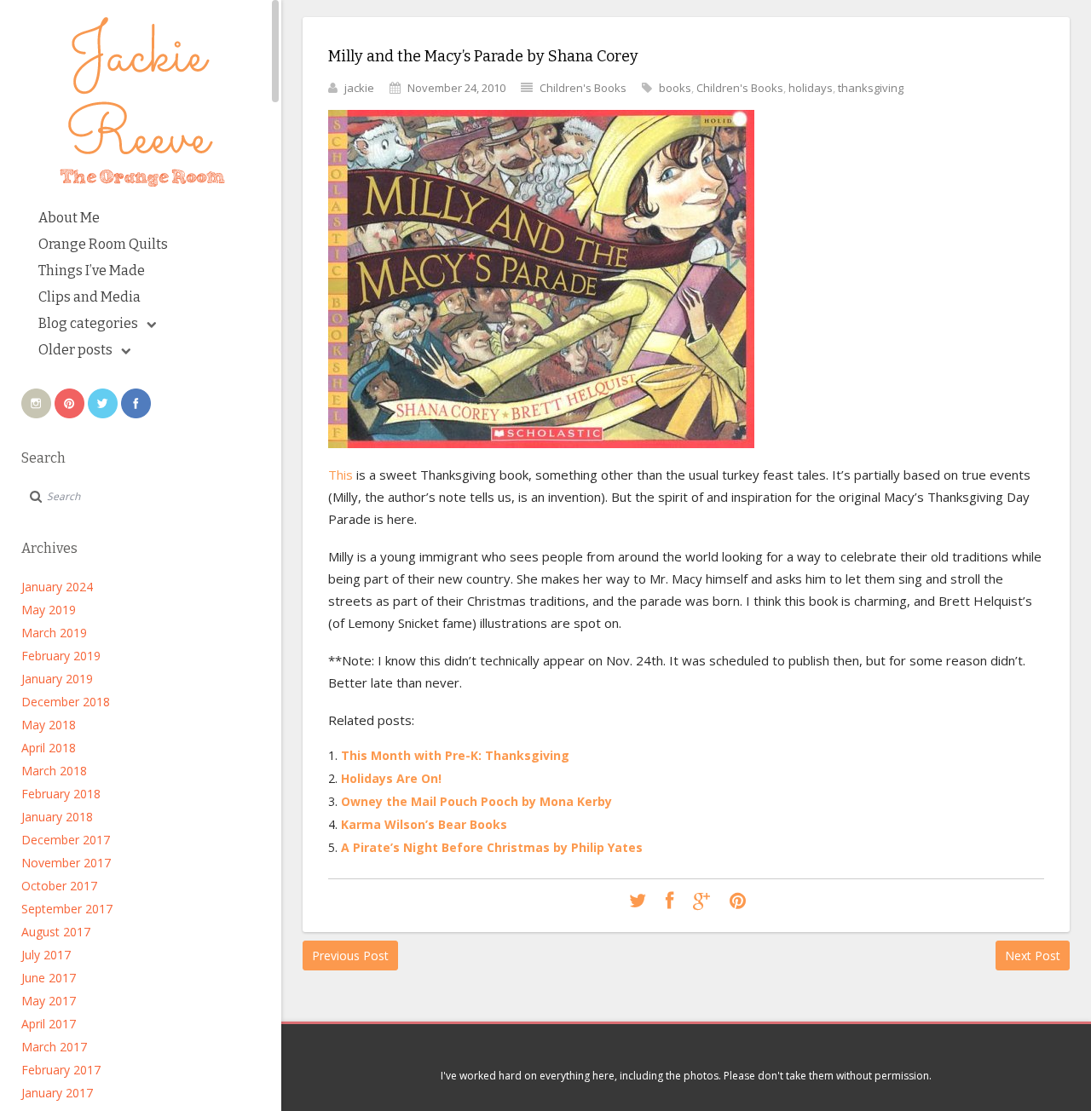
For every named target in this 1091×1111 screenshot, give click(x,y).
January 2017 (57, 1093)
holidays (810, 87)
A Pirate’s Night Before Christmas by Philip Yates (492, 847)
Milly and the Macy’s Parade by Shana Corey (483, 56)
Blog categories (88, 323)
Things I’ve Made (91, 270)
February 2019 (61, 656)
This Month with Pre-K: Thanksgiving (455, 755)
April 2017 (48, 1024)
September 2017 (67, 909)
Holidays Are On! (391, 778)
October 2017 (59, 886)
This (340, 474)
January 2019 (57, 679)
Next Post (1032, 955)
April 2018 (48, 748)
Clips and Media (89, 297)
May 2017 (48, 1001)
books (675, 87)
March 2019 (54, 633)
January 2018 (57, 817)
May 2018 (48, 725)
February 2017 (61, 1070)
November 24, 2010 (456, 87)
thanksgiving (870, 87)
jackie (359, 87)
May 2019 (48, 610)
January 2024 (57, 587)
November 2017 (66, 863)
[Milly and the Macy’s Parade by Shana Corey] (637, 901)
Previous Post (350, 955)
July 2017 (46, 955)
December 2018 (65, 702)
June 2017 (48, 978)
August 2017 (55, 932)
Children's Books (583, 87)
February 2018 (61, 794)
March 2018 (54, 771)
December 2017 (65, 840)
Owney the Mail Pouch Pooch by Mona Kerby (476, 801)
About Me (69, 218)
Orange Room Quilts (103, 244)
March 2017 (54, 1047)
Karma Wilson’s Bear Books (424, 824)
